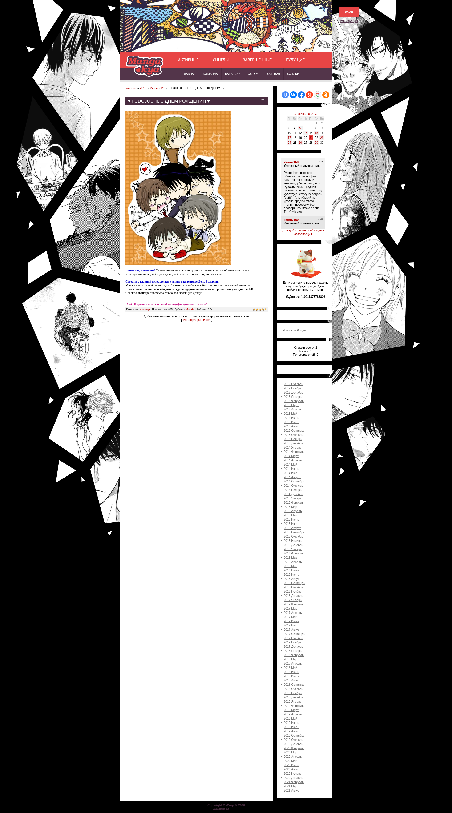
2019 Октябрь (293, 739)
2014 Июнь (291, 468)
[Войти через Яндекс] (309, 94)
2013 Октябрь (293, 435)
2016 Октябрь (293, 587)
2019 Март (291, 710)
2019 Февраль (294, 706)
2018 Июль (291, 676)
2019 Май (290, 718)
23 (321, 137)
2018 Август (292, 680)
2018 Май (290, 668)
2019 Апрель (293, 714)
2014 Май (290, 464)
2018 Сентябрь (294, 684)
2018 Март (291, 659)
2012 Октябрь (293, 384)
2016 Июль (291, 574)
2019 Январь (293, 701)
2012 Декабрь (293, 392)
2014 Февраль (294, 452)
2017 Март (291, 608)
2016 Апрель (293, 562)
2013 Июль (291, 422)
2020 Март (291, 752)
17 (289, 137)
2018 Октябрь (293, 689)
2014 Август (292, 477)
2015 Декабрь (293, 545)
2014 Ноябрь (293, 490)
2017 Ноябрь (293, 642)
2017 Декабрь (293, 646)
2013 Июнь (291, 418)
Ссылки (293, 74)
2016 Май (290, 566)
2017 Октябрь (293, 638)
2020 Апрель (293, 756)
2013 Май (290, 413)
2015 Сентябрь (294, 532)
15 (316, 133)
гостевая (273, 74)
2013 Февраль (294, 401)
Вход (349, 12)
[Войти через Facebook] (301, 94)
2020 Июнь (291, 765)
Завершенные (257, 60)
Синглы (221, 60)
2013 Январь (293, 397)
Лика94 (190, 309)
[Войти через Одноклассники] (325, 94)
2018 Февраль (294, 655)
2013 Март (291, 405)
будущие (295, 60)
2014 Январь (293, 447)
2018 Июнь (291, 672)
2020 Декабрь (293, 778)
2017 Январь (293, 600)
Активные (188, 60)
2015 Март (291, 507)
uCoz (234, 809)
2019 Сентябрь (294, 735)
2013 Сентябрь (294, 430)
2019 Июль (291, 727)
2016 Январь (293, 549)
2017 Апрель (293, 612)
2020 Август (292, 769)
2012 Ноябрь (293, 388)
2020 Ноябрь (293, 773)
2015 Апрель (293, 511)
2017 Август (292, 629)
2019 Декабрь (293, 744)
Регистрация (349, 21)
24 (289, 142)
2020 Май (290, 761)
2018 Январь (293, 651)
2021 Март (291, 786)
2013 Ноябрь (293, 439)
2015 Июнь (291, 519)
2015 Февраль (294, 502)
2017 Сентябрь (294, 634)
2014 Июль (291, 473)
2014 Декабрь (293, 494)
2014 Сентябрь (294, 481)
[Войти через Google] (317, 95)
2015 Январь (293, 498)
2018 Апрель (293, 663)
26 (300, 142)
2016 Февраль (294, 553)
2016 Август (292, 579)
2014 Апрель (293, 460)
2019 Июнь (291, 723)
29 (316, 142)
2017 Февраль (294, 604)
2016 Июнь (291, 570)
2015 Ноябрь (293, 540)
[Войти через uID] (285, 94)
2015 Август (292, 528)
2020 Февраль (294, 748)
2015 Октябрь (293, 536)
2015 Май (290, 515)
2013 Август (292, 426)
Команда (210, 74)
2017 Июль (291, 625)
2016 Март (291, 557)
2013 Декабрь (293, 443)
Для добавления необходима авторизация (303, 232)
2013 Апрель (293, 409)
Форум (253, 74)
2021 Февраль (294, 782)
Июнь (154, 88)
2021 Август (292, 790)
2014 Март (291, 456)
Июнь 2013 (305, 114)
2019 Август (292, 731)
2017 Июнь (291, 621)
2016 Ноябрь (293, 591)
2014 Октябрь (293, 485)
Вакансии (233, 74)
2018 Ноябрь (293, 693)
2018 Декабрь (293, 697)
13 (305, 133)
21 (163, 88)
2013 (143, 88)
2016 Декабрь (293, 596)
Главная (189, 74)
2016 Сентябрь (294, 583)
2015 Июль (291, 524)
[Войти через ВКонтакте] (293, 94)
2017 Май (290, 617)
